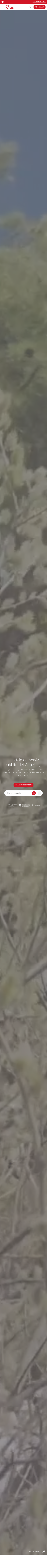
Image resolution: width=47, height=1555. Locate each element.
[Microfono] (34, 793)
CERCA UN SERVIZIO (23, 785)
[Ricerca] (31, 7)
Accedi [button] (40, 7)
